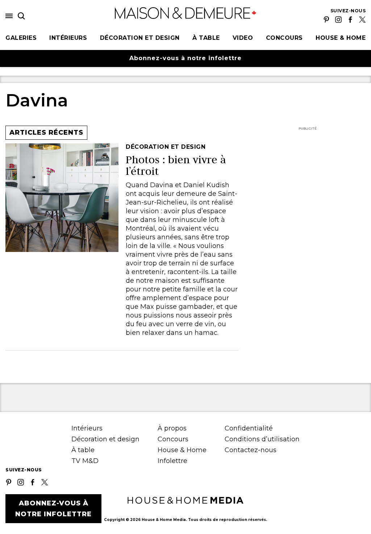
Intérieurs (68, 37)
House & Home (341, 37)
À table (206, 37)
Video (243, 37)
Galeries (21, 37)
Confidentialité (249, 428)
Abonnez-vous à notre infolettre (185, 58)
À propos (172, 428)
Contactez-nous (250, 450)
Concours (284, 37)
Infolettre (172, 461)
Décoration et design (140, 37)
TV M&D (85, 461)
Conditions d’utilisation (262, 439)
